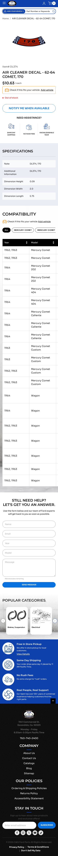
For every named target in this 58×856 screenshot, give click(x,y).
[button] (14, 11)
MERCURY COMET (23, 230)
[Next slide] (55, 621)
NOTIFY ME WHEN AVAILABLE (29, 108)
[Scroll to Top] (53, 701)
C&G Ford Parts (22, 842)
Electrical (36, 627)
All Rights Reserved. (41, 842)
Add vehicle (47, 90)
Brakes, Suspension (16, 627)
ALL (6, 230)
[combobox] (40, 11)
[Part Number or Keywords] (53, 11)
